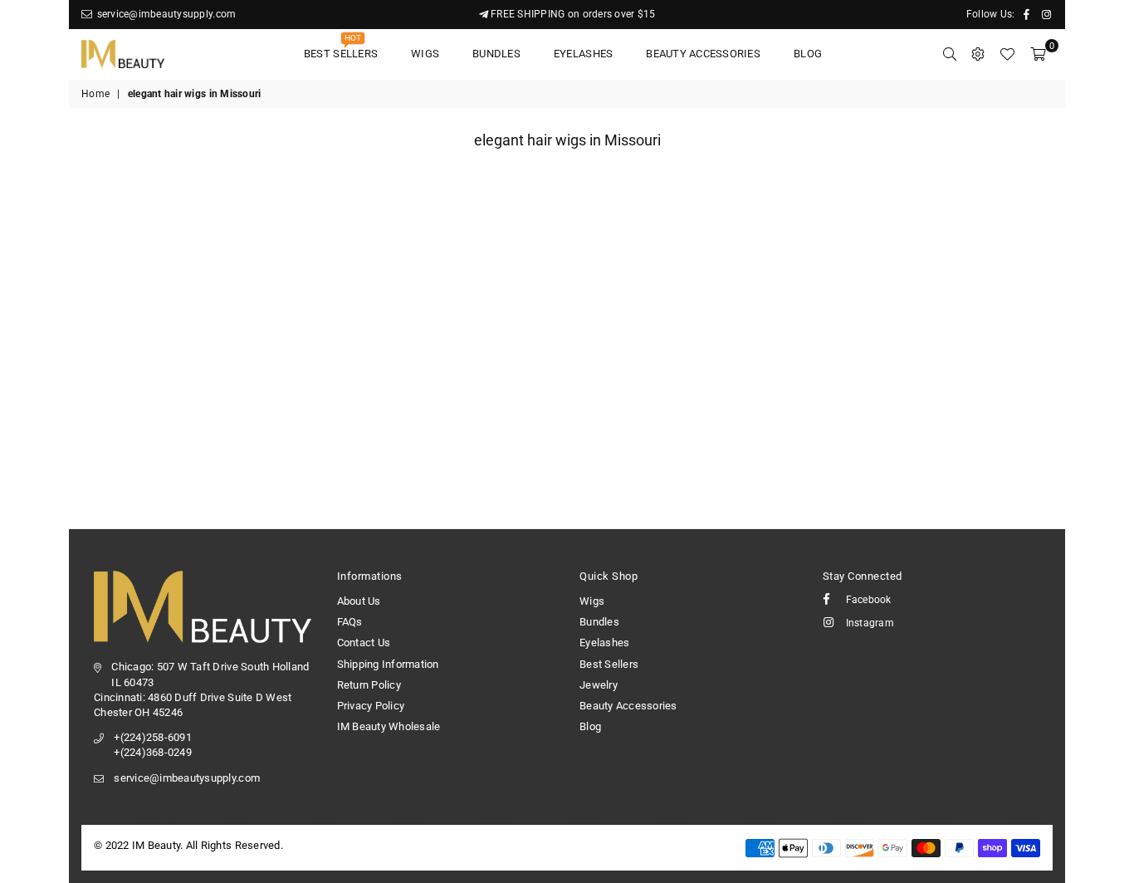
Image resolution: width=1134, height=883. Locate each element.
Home (95, 94)
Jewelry (598, 685)
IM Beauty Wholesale (389, 726)
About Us (359, 601)
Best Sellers (341, 48)
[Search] (950, 54)
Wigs (425, 53)
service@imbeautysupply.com (165, 14)
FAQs (350, 622)
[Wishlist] (1007, 54)
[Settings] (978, 54)
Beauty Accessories (703, 53)
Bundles (496, 53)
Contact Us (364, 642)
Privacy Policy (371, 705)
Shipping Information (388, 664)
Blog (808, 53)
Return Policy (369, 685)
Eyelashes (583, 53)
